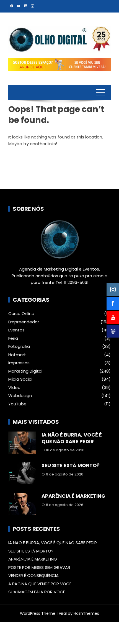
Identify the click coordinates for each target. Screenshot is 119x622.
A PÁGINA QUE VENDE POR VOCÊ (39, 584)
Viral (63, 613)
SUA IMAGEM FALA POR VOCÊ (36, 592)
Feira (13, 338)
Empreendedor (23, 322)
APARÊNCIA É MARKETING (73, 495)
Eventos (16, 330)
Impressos (19, 363)
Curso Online (21, 313)
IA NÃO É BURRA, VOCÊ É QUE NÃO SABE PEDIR (72, 438)
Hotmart (17, 355)
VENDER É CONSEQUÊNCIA (33, 575)
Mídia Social (20, 379)
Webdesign (20, 395)
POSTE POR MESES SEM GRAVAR (39, 567)
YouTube (17, 404)
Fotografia (19, 346)
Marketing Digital (25, 371)
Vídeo (14, 387)
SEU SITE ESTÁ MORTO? (71, 465)
